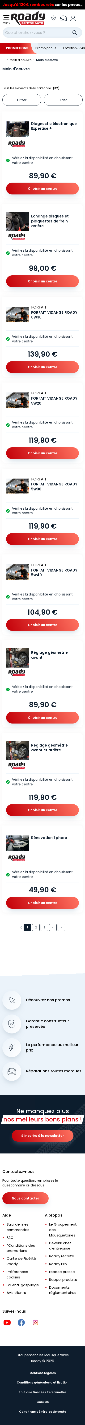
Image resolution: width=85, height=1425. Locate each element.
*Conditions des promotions (21, 1248)
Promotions (17, 48)
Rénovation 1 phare (49, 837)
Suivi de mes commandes (18, 1227)
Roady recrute (61, 1256)
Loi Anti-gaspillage (23, 1284)
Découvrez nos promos (48, 1000)
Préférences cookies (17, 1274)
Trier (63, 100)
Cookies (43, 1402)
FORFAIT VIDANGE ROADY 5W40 (54, 573)
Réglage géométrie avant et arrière (49, 748)
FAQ (10, 1237)
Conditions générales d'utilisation (42, 1382)
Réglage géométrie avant (49, 655)
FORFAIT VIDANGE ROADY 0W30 (54, 315)
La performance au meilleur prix (52, 1047)
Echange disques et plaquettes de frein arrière (50, 221)
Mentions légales (43, 1373)
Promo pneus (45, 48)
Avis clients (16, 1292)
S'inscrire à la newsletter (42, 1135)
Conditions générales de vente (42, 1412)
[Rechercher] (74, 32)
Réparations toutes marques (53, 1071)
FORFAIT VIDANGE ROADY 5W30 (54, 487)
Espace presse (62, 1271)
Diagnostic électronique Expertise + (54, 126)
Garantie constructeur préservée (47, 1024)
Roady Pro (58, 1263)
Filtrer (22, 100)
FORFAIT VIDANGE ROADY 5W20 (54, 401)
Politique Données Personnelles (42, 1392)
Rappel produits (63, 1279)
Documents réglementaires (62, 1290)
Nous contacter (25, 1198)
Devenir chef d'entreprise (60, 1246)
